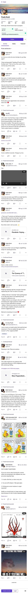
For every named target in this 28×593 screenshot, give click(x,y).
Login (15, 591)
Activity (5, 44)
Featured (23, 44)
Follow (12, 39)
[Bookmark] (20, 69)
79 (2, 23)
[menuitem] (14, 178)
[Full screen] (24, 183)
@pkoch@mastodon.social (7, 19)
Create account (7, 591)
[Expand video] (21, 183)
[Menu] (25, 39)
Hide (24, 171)
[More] (26, 69)
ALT (25, 536)
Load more (14, 582)
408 (9, 23)
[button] (14, 178)
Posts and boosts (5, 48)
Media (14, 44)
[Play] (3, 183)
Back (4, 2)
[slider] (14, 181)
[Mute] (6, 183)
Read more (4, 496)
